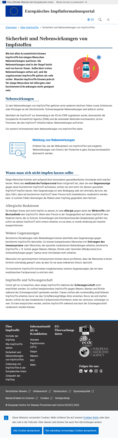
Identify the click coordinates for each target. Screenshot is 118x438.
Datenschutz (60, 391)
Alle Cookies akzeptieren (26, 430)
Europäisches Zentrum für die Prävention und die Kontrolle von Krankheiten (85, 341)
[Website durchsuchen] (100, 19)
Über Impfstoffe (29, 27)
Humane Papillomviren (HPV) (37, 343)
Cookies (44, 398)
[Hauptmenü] (108, 19)
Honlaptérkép (62, 398)
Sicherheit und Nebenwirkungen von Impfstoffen (15, 356)
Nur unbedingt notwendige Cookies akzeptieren (70, 430)
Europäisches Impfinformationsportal (59, 11)
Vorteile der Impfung (12, 338)
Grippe (33, 351)
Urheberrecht (40, 391)
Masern (34, 355)
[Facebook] (90, 371)
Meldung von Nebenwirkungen (54, 140)
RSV (32, 360)
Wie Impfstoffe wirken (14, 346)
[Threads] (101, 371)
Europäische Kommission (86, 329)
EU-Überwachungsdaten (64, 330)
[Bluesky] (85, 371)
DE (92, 19)
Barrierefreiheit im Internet (20, 398)
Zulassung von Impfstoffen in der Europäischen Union (16, 368)
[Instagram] (96, 371)
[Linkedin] (80, 371)
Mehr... (33, 364)
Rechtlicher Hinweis (16, 391)
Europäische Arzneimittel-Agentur (93, 352)
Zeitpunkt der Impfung (13, 377)
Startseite (11, 27)
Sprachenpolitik (81, 391)
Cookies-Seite (91, 417)
